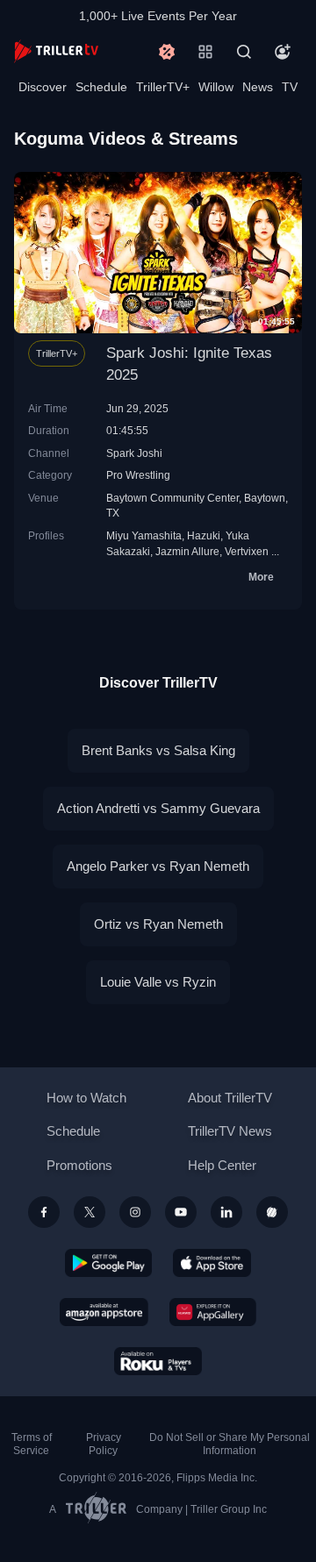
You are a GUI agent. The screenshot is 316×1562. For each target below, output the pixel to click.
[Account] (282, 51)
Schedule (101, 87)
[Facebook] (44, 1212)
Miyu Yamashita (144, 535)
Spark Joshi (134, 453)
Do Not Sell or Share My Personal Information (229, 1444)
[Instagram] (135, 1212)
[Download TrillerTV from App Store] (212, 1263)
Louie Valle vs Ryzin (158, 981)
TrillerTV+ (163, 87)
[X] (89, 1212)
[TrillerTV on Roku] (158, 1361)
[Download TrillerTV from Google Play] (109, 1263)
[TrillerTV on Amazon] (104, 1312)
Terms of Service (31, 1444)
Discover (42, 87)
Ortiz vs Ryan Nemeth (158, 924)
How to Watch (86, 1097)
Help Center (222, 1165)
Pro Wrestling (138, 475)
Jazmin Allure (187, 551)
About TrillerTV (230, 1097)
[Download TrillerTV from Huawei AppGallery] (212, 1312)
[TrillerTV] (56, 51)
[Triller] (272, 1212)
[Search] (244, 51)
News (257, 87)
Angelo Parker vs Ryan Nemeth (158, 866)
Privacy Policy (103, 1444)
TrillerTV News (230, 1130)
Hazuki (203, 535)
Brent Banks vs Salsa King (158, 750)
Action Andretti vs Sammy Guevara (158, 808)
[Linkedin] (226, 1212)
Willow (215, 87)
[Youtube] (181, 1212)
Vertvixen (247, 551)
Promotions (79, 1165)
